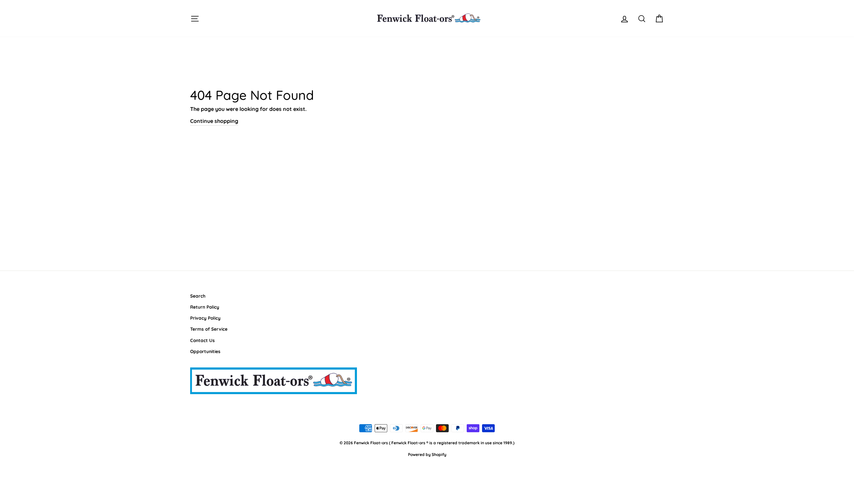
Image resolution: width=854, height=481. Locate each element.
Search (197, 296)
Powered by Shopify (427, 454)
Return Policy (204, 307)
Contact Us (202, 340)
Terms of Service (209, 329)
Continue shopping (214, 121)
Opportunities (205, 351)
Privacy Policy (205, 318)
